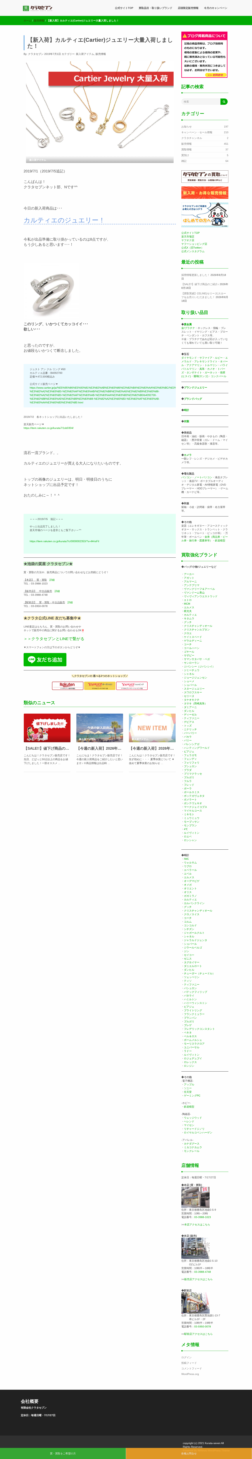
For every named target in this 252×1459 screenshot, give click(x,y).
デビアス (189, 721)
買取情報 (186, 149)
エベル (188, 873)
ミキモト (189, 814)
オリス (188, 892)
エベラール (190, 869)
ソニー (188, 1088)
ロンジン (189, 1065)
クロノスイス (191, 914)
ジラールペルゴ (193, 947)
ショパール (190, 684)
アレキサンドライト (206, 361)
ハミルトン (190, 999)
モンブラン (190, 825)
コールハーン (191, 648)
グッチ (188, 622)
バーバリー (190, 733)
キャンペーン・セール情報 (196, 132)
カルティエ (190, 614)
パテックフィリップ (195, 991)
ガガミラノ (190, 895)
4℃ (186, 829)
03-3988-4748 (202, 1271)
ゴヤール (189, 651)
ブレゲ (188, 1025)
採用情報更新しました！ (195, 274)
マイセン (189, 1125)
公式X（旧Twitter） (192, 247)
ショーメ (189, 681)
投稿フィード (189, 1362)
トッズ (188, 725)
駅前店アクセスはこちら (198, 1333)
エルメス (189, 607)
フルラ (188, 781)
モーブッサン (191, 821)
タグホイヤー (191, 962)
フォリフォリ (191, 762)
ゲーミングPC (192, 1095)
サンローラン (191, 662)
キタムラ (189, 618)
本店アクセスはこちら (197, 1224)
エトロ (188, 599)
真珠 (202, 368)
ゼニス (188, 958)
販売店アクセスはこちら (198, 1279)
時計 (186, 410)
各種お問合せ (189, 1453)
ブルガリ (189, 777)
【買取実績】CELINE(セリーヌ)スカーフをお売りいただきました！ (203, 295)
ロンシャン (190, 840)
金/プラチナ (188, 328)
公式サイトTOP (124, 7)
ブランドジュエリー (195, 387)
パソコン (186, 477)
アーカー (189, 574)
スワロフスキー (193, 692)
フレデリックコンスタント (199, 1028)
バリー (188, 740)
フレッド (189, 784)
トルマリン (211, 365)
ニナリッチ (190, 729)
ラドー (188, 1051)
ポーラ (188, 788)
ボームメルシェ (193, 1039)
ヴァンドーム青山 (194, 592)
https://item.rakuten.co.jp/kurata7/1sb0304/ (49, 427)
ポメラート (190, 799)
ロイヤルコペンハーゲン (198, 1132)
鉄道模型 (220, 540)
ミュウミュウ (191, 818)
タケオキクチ (191, 699)
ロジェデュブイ (193, 1058)
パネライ (189, 995)
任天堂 (188, 1091)
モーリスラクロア (194, 1043)
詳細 (52, 579)
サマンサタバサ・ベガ (197, 659)
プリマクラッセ (193, 773)
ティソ (188, 980)
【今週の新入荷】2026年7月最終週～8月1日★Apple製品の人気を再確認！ (99, 748)
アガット (189, 577)
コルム (188, 921)
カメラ (188, 454)
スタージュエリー (194, 688)
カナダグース (191, 1143)
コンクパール (218, 376)
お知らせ (186, 126)
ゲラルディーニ (193, 640)
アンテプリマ (191, 585)
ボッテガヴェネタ (194, 795)
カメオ (211, 368)
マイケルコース (193, 810)
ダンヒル (189, 710)
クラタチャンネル (191, 138)
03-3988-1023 (202, 1217)
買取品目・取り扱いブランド (155, 7)
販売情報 (39, 20)
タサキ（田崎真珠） (195, 703)
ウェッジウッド (193, 1117)
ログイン (186, 1357)
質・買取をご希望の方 (63, 1453)
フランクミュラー (194, 1014)
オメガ (188, 884)
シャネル (189, 673)
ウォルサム (190, 862)
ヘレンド (189, 1121)
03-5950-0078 (202, 1326)
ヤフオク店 (187, 240)
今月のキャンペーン (215, 7)
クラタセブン (36, 53)
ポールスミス (191, 792)
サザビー (189, 655)
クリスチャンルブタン (197, 629)
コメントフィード (191, 1368)
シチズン (189, 929)
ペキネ (188, 1032)
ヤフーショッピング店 (194, 243)
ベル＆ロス (190, 1036)
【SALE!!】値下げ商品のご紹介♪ (47, 748)
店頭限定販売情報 (188, 7)
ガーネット (211, 372)
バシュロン (190, 988)
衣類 (186, 421)
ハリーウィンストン (195, 1002)
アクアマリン (194, 365)
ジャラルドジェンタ (195, 940)
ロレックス (190, 1062)
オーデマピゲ (191, 881)
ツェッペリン (191, 977)
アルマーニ (190, 581)
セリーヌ (189, 696)
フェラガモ (190, 755)
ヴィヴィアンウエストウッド (201, 596)
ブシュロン (190, 766)
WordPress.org (190, 1374)
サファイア (205, 357)
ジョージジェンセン (195, 677)
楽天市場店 (187, 236)
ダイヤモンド (189, 357)
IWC (186, 858)
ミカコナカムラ (193, 1147)
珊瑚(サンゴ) (201, 376)
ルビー (219, 357)
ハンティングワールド (197, 747)
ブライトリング (193, 1010)
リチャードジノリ (194, 1128)
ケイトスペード (193, 636)
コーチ (188, 644)
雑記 (184, 160)
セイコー (189, 954)
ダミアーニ (190, 707)
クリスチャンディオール (198, 625)
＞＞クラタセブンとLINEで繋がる (54, 639)
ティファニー (191, 718)
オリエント (190, 888)
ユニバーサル (191, 1047)
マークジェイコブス (195, 806)
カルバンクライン (194, 903)
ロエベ (188, 836)
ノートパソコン (203, 477)
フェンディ (190, 758)
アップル (189, 1084)
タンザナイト (194, 372)
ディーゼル (190, 714)
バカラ (188, 736)
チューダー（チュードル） (199, 973)
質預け (185, 155)
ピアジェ (189, 751)
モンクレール (191, 1150)
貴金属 (188, 324)
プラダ (188, 769)
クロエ (188, 633)
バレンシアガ (191, 744)
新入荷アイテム (85, 53)
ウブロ (188, 866)
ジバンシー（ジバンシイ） (199, 666)
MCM (187, 603)
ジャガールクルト (194, 932)
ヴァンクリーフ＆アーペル (199, 588)
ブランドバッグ (193, 398)
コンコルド (190, 925)
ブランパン (190, 1017)
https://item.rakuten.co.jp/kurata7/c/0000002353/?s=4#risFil (64, 541)
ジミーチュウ (191, 670)
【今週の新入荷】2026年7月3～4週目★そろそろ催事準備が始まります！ (152, 748)
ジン (186, 951)
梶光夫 (188, 611)
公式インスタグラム (193, 251)
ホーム (27, 20)
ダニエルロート (193, 966)
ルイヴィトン (191, 832)
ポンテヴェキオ (193, 803)
